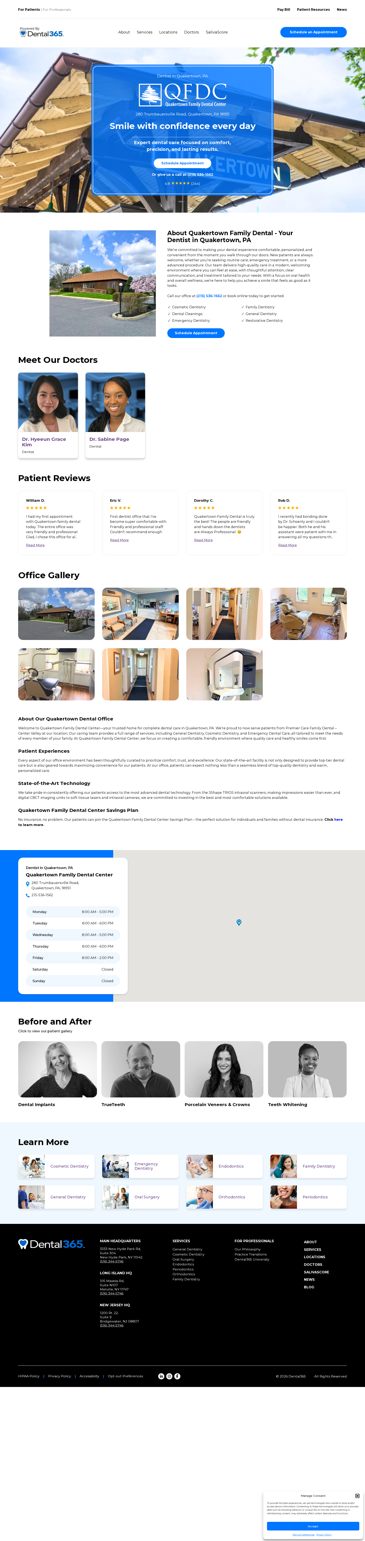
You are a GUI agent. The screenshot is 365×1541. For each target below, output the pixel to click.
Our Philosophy (248, 1249)
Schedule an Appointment (313, 32)
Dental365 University (252, 1259)
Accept (313, 1526)
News (342, 10)
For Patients (29, 10)
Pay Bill (283, 10)
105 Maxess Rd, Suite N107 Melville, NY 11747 (114, 1285)
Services (145, 32)
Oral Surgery (147, 1197)
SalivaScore (217, 32)
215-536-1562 (42, 895)
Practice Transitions (251, 1254)
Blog (309, 1287)
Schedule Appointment (182, 163)
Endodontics (231, 1166)
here (338, 819)
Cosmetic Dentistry (69, 1166)
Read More (35, 545)
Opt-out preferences (304, 1534)
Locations (168, 32)
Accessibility (89, 1376)
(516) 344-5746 (111, 1261)
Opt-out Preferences (125, 1376)
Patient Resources (313, 10)
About (124, 32)
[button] (357, 1496)
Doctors (191, 32)
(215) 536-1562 (200, 174)
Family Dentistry (319, 1166)
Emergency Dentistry (146, 1166)
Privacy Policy (324, 1534)
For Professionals (57, 10)
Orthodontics (232, 1197)
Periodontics (315, 1197)
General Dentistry (68, 1197)
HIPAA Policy (28, 1376)
